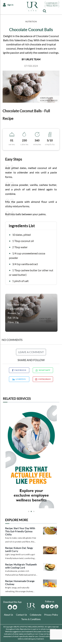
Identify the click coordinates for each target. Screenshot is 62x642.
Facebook (20, 370)
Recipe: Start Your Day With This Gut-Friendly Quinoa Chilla (20, 531)
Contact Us (21, 614)
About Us (8, 614)
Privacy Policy (51, 614)
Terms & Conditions (31, 619)
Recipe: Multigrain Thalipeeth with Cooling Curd (21, 566)
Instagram (44, 379)
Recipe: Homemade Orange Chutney (19, 583)
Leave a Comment (31, 352)
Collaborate (35, 614)
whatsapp (44, 370)
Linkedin (21, 379)
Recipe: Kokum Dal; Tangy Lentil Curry (19, 549)
